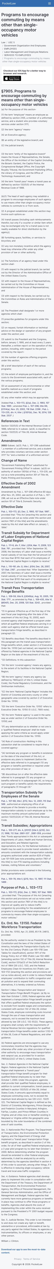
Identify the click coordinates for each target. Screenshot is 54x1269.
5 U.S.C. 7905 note (38, 709)
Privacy (17, 1259)
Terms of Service (31, 1259)
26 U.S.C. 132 (21, 965)
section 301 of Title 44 (37, 474)
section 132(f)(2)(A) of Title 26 (16, 817)
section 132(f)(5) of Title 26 (15, 432)
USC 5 (11, 42)
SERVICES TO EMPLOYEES (17, 55)
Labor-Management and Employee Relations (26, 52)
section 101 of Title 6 (11, 501)
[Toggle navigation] (49, 3)
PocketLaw (9, 3)
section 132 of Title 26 (23, 959)
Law (3, 42)
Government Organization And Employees (25, 45)
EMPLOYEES (10, 48)
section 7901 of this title (13, 521)
